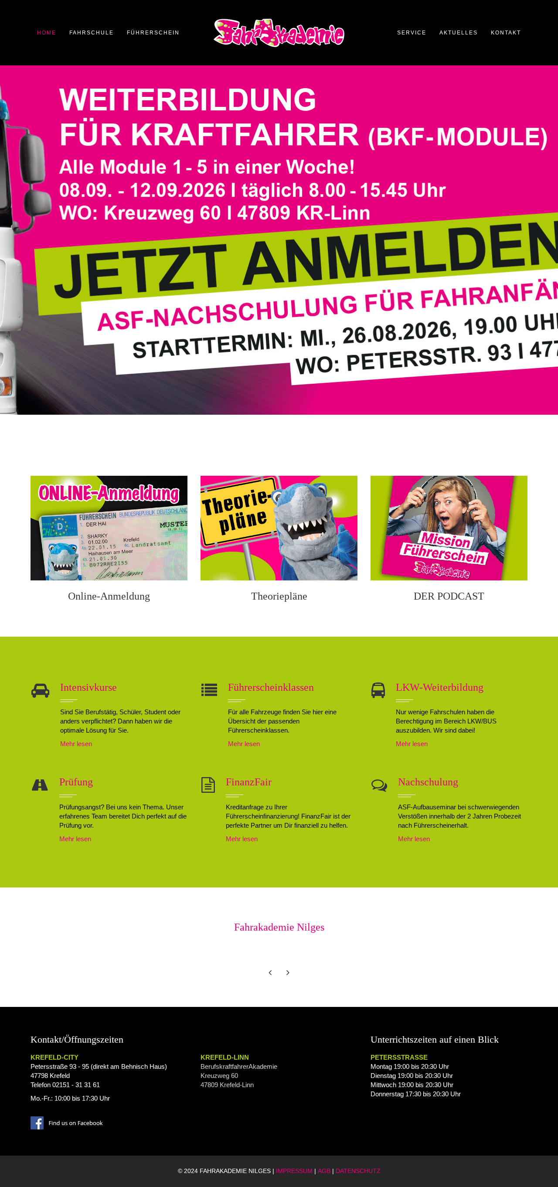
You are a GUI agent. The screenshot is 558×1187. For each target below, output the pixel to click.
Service (411, 33)
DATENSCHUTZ (358, 1170)
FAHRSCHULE (91, 33)
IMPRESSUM (294, 1170)
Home (46, 33)
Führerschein (153, 33)
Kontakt (506, 33)
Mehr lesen (76, 744)
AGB (324, 1170)
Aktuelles (458, 33)
